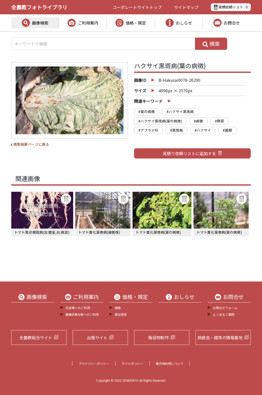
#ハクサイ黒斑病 (180, 111)
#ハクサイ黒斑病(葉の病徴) (160, 120)
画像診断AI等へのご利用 (82, 314)
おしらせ (184, 23)
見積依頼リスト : (232, 6)
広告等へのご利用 (78, 308)
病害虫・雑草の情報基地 (220, 337)
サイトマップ (186, 7)
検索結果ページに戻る (31, 144)
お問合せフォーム (225, 308)
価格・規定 (136, 23)
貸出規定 (121, 314)
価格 (118, 308)
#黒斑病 (176, 130)
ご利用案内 (88, 23)
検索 (214, 43)
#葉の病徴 (146, 111)
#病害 (198, 120)
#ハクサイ (203, 130)
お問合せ (232, 23)
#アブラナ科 (148, 130)
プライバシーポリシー (94, 363)
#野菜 (219, 120)
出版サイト (97, 337)
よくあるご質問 (223, 314)
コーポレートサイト (137, 7)
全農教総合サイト (35, 337)
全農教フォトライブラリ (39, 7)
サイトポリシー (132, 363)
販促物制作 (158, 337)
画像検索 (40, 23)
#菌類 (227, 130)
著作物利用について (169, 363)
